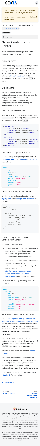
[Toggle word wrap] (32, 126)
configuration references (28, 159)
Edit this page (9, 382)
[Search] (36, 3)
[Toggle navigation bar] (3, 2)
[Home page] (3, 25)
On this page (7, 37)
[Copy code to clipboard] (36, 126)
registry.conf (6, 199)
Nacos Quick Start (17, 76)
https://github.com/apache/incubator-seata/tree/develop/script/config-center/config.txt (19, 273)
